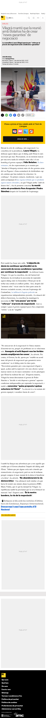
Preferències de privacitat (12, 706)
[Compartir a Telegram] (10, 115)
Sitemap (5, 693)
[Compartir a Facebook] (14, 115)
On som (5, 686)
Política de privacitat (10, 699)
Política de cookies (9, 702)
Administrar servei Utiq (11, 709)
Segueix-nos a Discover (9, 13)
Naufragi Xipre (35, 13)
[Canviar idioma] (38, 18)
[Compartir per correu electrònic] (18, 115)
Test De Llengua (23, 13)
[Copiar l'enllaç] (22, 115)
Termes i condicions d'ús (12, 696)
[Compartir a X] (2, 115)
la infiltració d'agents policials (23, 292)
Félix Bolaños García (8, 515)
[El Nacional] (3, 18)
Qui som (5, 680)
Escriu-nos (6, 689)
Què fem (5, 683)
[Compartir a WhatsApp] (6, 115)
